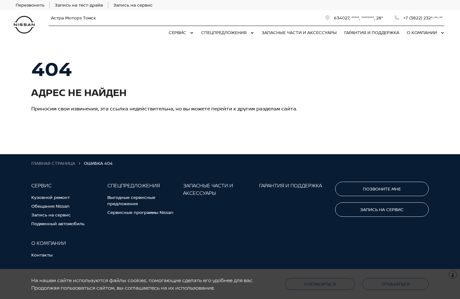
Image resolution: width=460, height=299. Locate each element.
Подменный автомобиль (57, 223)
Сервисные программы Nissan (140, 212)
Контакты (42, 255)
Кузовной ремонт (50, 197)
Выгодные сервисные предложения (131, 200)
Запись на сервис (51, 215)
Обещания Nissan (50, 206)
